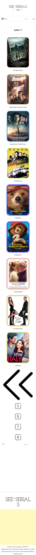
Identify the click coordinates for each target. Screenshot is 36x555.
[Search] (32, 18)
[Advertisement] (18, 527)
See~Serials (18, 7)
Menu (5, 18)
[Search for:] (27, 19)
